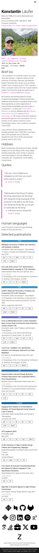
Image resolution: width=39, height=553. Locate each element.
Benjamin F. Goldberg (9, 93)
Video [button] (29, 394)
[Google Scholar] (4, 527)
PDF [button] (30, 257)
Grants (18, 26)
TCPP (19, 241)
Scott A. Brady (14, 182)
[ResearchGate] (34, 518)
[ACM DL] (8, 508)
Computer (19, 403)
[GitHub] (23, 508)
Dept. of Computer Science (14, 58)
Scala (19, 317)
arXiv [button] (17, 257)
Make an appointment (29, 26)
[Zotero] (20, 537)
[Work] (17, 527)
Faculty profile (7, 26)
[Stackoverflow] (10, 527)
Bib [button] (24, 257)
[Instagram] (13, 518)
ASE (19, 370)
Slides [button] (4, 312)
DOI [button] (10, 257)
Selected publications (16, 234)
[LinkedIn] (20, 518)
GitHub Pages (16, 551)
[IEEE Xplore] (5, 518)
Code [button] (4, 261)
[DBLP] (15, 508)
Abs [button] (4, 257)
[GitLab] (30, 508)
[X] (25, 527)
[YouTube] (34, 527)
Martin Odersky (25, 93)
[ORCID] (27, 518)
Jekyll (29, 549)
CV (14, 26)
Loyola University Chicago (14, 61)
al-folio (35, 549)
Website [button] (12, 261)
